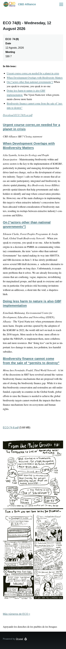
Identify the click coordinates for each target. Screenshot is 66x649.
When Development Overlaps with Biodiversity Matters (35, 77)
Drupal (19, 639)
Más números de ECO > (16, 614)
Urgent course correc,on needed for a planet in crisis (33, 73)
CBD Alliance (27, 4)
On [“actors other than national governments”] (30, 82)
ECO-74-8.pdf (11, 427)
